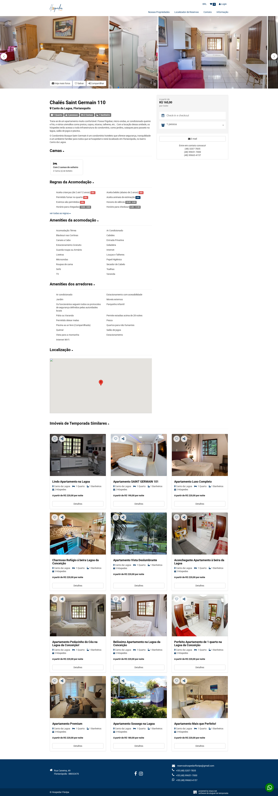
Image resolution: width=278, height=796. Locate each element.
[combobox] (196, 125)
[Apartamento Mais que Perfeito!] (200, 697)
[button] (274, 56)
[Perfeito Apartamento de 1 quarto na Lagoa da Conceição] (200, 615)
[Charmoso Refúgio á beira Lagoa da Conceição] (78, 534)
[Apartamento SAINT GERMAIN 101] (139, 455)
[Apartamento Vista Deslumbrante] (139, 534)
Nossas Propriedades (159, 12)
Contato (208, 12)
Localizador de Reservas (186, 12)
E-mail (193, 138)
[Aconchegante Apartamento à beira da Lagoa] (200, 534)
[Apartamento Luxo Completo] (200, 455)
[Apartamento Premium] (78, 697)
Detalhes (78, 504)
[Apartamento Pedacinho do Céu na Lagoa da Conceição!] (78, 615)
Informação (222, 12)
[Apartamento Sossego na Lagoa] (139, 697)
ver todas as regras (59, 213)
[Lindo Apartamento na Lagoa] (78, 455)
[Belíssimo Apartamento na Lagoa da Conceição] (139, 615)
